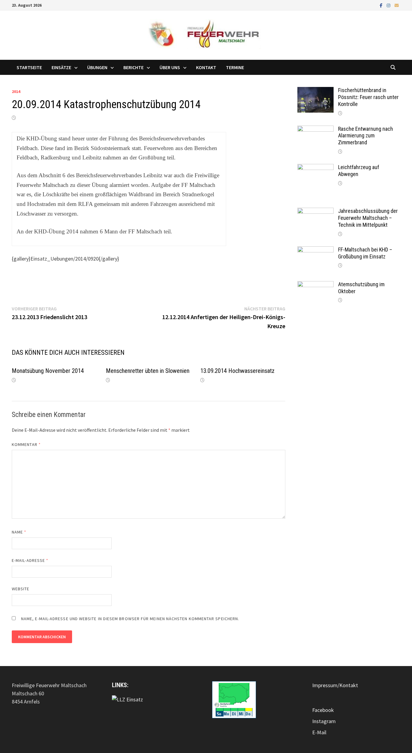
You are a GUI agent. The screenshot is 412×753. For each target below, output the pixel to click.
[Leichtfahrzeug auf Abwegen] (315, 168)
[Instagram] (389, 5)
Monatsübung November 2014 (48, 370)
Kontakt (206, 67)
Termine (235, 67)
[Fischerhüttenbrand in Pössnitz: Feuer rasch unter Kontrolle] (315, 91)
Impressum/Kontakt (335, 685)
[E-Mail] (396, 5)
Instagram (324, 721)
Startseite (29, 67)
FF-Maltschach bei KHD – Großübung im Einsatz (365, 253)
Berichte (133, 67)
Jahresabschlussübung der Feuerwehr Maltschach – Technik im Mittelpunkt (368, 218)
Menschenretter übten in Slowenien (147, 370)
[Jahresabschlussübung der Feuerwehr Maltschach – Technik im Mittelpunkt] (315, 211)
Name (19, 532)
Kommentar (26, 444)
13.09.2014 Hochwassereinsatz (237, 370)
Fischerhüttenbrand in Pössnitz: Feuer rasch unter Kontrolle (368, 97)
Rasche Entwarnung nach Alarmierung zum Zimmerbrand (365, 136)
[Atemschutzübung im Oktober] (315, 285)
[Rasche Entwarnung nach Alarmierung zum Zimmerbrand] (315, 129)
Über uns (170, 67)
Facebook (323, 710)
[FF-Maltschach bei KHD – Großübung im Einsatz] (315, 250)
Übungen (97, 67)
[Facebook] (381, 5)
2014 (16, 91)
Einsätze (61, 67)
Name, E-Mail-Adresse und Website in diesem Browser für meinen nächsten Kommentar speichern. (130, 618)
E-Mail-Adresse (30, 560)
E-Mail (319, 732)
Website (21, 588)
